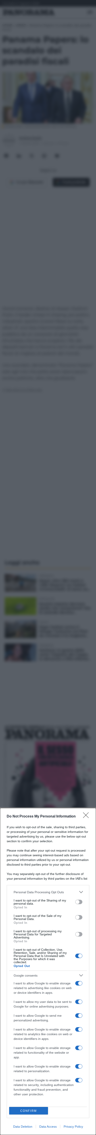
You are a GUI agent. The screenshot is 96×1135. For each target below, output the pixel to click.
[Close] (87, 816)
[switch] (78, 902)
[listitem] (48, 892)
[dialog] (48, 971)
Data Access (48, 1126)
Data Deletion (22, 1126)
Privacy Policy (73, 1126)
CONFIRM (28, 1110)
